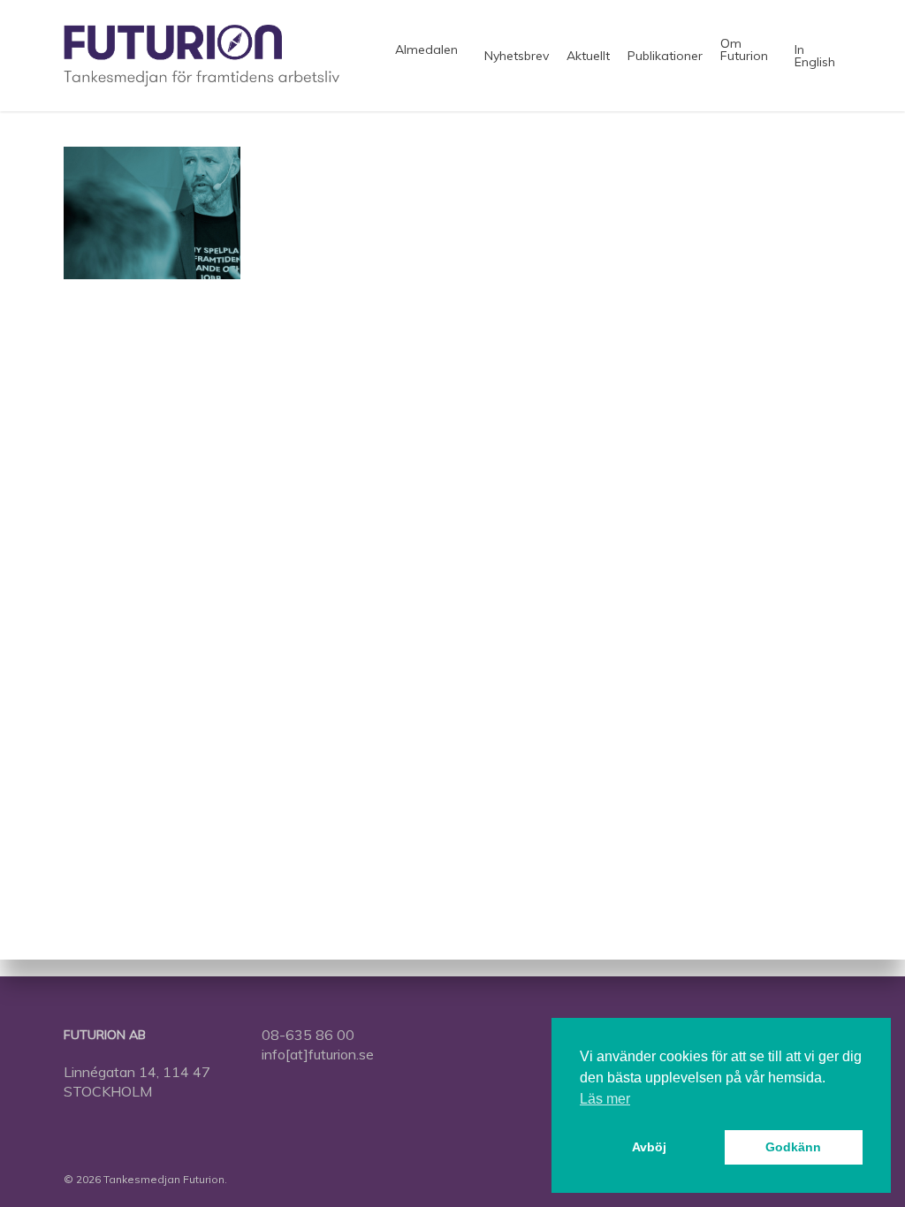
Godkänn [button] (793, 1147)
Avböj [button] (649, 1147)
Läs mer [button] (605, 1098)
